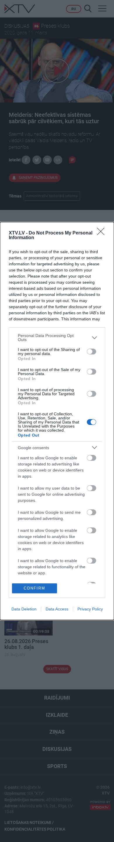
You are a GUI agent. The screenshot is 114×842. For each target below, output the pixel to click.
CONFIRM (34, 588)
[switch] (91, 351)
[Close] (102, 233)
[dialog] (57, 421)
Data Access (57, 609)
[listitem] (57, 337)
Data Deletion (24, 609)
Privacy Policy (90, 609)
